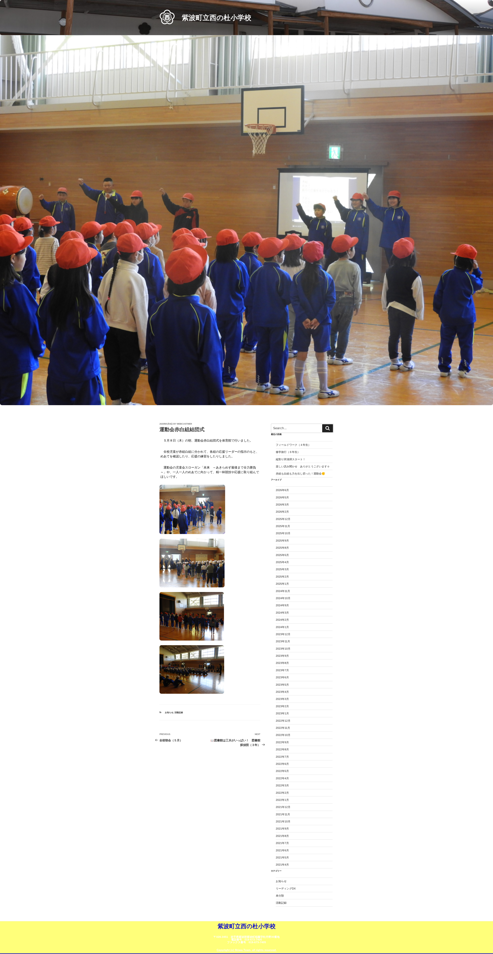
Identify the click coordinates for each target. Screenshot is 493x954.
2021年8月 (282, 835)
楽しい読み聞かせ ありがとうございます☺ (303, 466)
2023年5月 (282, 684)
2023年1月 (282, 713)
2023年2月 (282, 706)
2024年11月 (283, 591)
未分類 (280, 895)
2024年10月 (283, 598)
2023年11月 (283, 641)
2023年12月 (283, 634)
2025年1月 (282, 583)
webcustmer (184, 424)
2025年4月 (282, 562)
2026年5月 (282, 497)
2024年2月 (282, 619)
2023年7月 (282, 670)
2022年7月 (282, 756)
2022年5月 (282, 771)
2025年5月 (282, 555)
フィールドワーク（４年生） (293, 444)
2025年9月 (282, 540)
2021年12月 (283, 807)
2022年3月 (282, 785)
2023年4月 (282, 691)
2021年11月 (283, 814)
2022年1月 (282, 799)
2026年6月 (282, 490)
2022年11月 (283, 727)
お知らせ (169, 712)
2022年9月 (282, 742)
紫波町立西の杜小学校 (216, 18)
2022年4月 (282, 778)
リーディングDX (286, 888)
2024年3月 (282, 612)
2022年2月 (282, 792)
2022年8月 (282, 749)
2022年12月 (283, 720)
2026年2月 (282, 511)
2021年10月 (283, 821)
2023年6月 (282, 677)
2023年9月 (282, 655)
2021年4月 (282, 864)
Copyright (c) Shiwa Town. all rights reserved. (247, 949)
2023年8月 (282, 662)
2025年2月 (282, 576)
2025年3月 (282, 569)
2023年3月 (282, 698)
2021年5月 (282, 857)
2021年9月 (282, 828)
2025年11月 (283, 526)
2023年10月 (283, 648)
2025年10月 (283, 533)
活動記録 (178, 712)
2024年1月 (282, 627)
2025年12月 (283, 519)
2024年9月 (282, 605)
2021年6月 (282, 850)
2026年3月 (282, 504)
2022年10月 (283, 734)
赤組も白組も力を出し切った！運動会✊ (300, 473)
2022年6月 (282, 763)
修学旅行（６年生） (288, 451)
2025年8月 (282, 547)
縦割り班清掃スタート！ (292, 459)
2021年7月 (282, 843)
